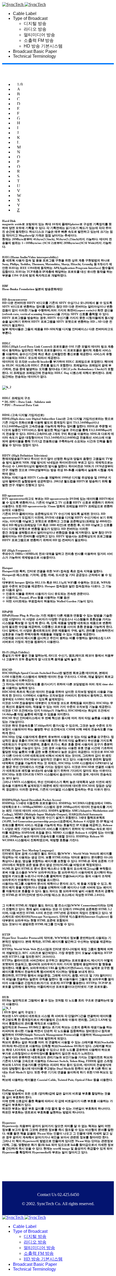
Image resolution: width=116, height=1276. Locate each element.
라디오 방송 (35, 29)
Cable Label (24, 13)
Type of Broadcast (30, 18)
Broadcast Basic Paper (35, 51)
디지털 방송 (35, 23)
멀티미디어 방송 (39, 34)
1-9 (20, 84)
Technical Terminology (34, 56)
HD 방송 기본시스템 (43, 46)
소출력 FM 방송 (39, 40)
